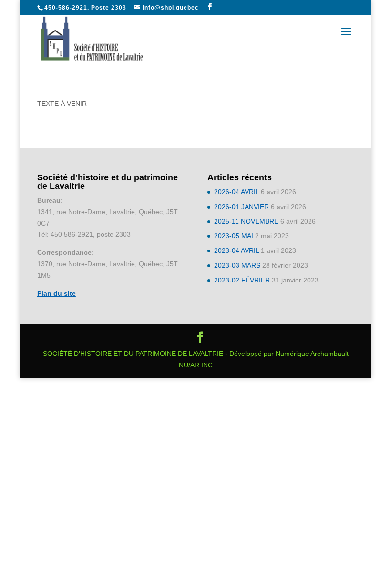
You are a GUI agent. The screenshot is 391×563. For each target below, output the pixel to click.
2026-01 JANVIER (241, 206)
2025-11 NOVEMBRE (246, 221)
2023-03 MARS (237, 265)
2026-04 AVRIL (236, 192)
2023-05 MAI (233, 236)
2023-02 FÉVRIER (242, 280)
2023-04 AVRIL (236, 250)
